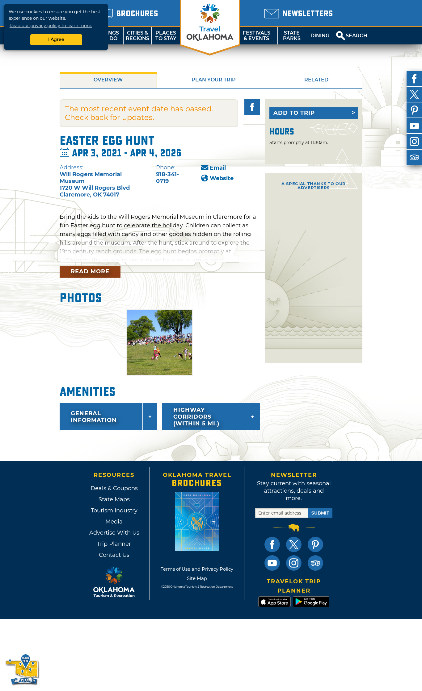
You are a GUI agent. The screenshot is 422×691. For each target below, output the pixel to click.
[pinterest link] (315, 544)
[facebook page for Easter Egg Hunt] (252, 107)
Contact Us (114, 555)
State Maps (114, 499)
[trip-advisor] (414, 157)
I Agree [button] (56, 39)
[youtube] (414, 126)
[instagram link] (294, 563)
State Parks (292, 35)
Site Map (197, 578)
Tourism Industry (114, 510)
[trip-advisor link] (315, 563)
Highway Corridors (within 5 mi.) (196, 417)
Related (316, 80)
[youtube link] (272, 563)
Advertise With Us (114, 532)
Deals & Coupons (114, 488)
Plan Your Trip (214, 80)
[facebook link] (272, 544)
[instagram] (414, 141)
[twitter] (414, 94)
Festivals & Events (256, 35)
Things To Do (109, 35)
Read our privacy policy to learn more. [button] (51, 25)
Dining (319, 36)
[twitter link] (294, 544)
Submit (320, 513)
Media (114, 521)
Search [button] (356, 36)
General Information (94, 417)
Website (222, 178)
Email (218, 167)
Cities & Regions (137, 35)
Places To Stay (165, 35)
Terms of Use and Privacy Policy (197, 569)
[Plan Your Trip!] (22, 669)
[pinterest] (414, 110)
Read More (90, 271)
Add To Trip (294, 113)
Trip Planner (114, 543)
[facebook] (414, 78)
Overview (108, 80)
